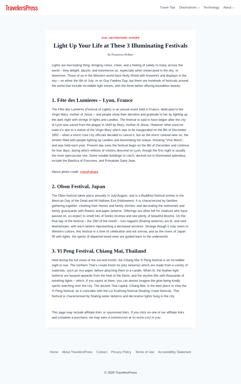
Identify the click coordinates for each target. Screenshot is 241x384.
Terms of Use (144, 352)
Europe (134, 38)
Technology (211, 7)
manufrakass (89, 172)
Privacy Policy (121, 352)
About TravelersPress (77, 352)
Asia (104, 38)
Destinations (118, 38)
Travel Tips (167, 7)
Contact (101, 352)
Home (54, 352)
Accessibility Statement (174, 352)
